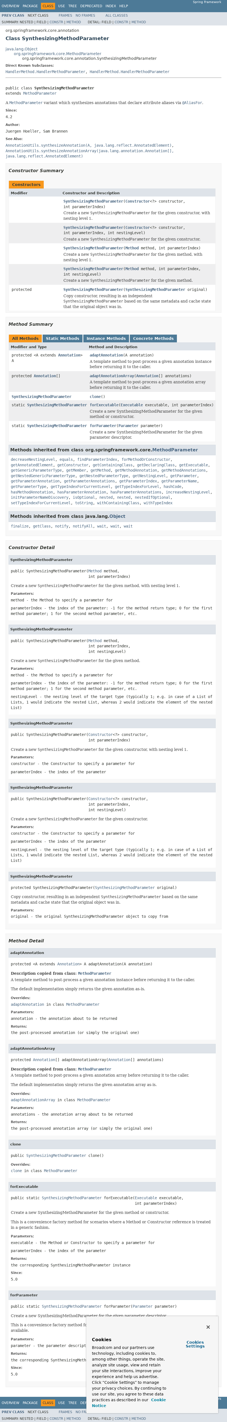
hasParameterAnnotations (135, 492)
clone (95, 396)
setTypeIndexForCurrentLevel (41, 503)
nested (106, 497)
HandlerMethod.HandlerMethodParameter (45, 71)
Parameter (128, 425)
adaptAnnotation (106, 355)
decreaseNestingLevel (33, 459)
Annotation (69, 355)
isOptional (84, 497)
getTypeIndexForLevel (137, 486)
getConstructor (72, 465)
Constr (56, 22)
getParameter (183, 476)
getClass (42, 526)
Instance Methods (106, 338)
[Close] (208, 1327)
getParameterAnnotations (89, 481)
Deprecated (91, 6)
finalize (20, 526)
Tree (72, 6)
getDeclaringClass (156, 465)
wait (101, 526)
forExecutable (104, 405)
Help (123, 6)
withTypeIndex (158, 503)
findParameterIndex (97, 459)
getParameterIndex (138, 481)
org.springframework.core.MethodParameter (57, 53)
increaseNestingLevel (188, 492)
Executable (132, 405)
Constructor (137, 201)
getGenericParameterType (36, 470)
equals (66, 459)
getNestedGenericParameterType (43, 476)
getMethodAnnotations (183, 470)
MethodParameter (39, 93)
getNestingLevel (149, 476)
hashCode (172, 486)
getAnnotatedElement (32, 465)
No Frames (85, 15)
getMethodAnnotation (136, 470)
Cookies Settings (195, 1344)
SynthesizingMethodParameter (93, 201)
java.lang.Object (21, 49)
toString (84, 503)
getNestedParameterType (103, 476)
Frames (65, 15)
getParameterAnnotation (35, 481)
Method (73, 22)
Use (61, 6)
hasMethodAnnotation (32, 492)
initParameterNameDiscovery (39, 497)
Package (30, 6)
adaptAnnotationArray (112, 376)
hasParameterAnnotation (81, 492)
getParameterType (28, 486)
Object (117, 516)
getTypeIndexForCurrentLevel (80, 486)
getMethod (100, 470)
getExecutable (193, 465)
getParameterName (179, 481)
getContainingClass (113, 465)
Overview (10, 6)
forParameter (103, 425)
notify (61, 526)
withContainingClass (118, 503)
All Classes (116, 15)
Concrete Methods (153, 338)
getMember (76, 470)
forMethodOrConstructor (146, 459)
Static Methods (62, 338)
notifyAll (83, 526)
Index (110, 6)
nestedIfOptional (152, 497)
